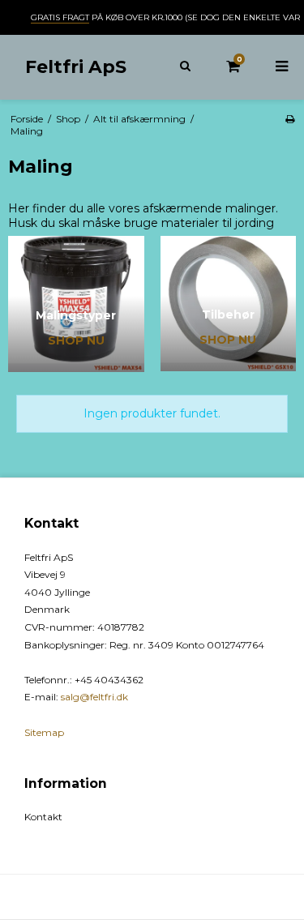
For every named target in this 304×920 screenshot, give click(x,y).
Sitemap (44, 732)
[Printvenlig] (290, 119)
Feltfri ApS (75, 66)
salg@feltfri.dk (94, 697)
